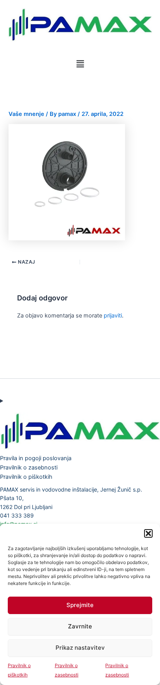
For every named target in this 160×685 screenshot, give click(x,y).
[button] (148, 533)
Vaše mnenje (26, 113)
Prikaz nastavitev (80, 647)
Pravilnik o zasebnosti (28, 467)
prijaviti (113, 315)
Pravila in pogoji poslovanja (35, 458)
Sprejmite (80, 605)
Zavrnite (80, 626)
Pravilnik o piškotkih (26, 476)
